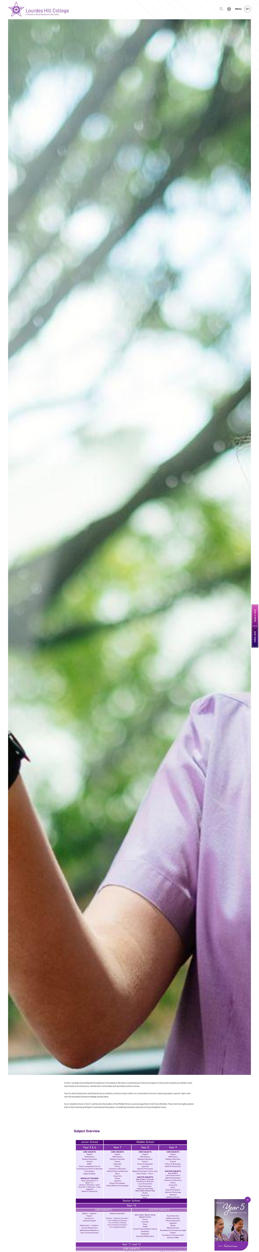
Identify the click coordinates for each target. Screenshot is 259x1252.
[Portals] (229, 9)
